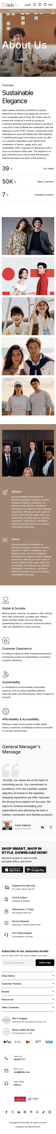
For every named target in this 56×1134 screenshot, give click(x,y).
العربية (27, 4)
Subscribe (45, 962)
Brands (5, 991)
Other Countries (10, 1007)
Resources (7, 999)
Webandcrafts (34, 1127)
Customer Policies (12, 983)
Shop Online (8, 975)
